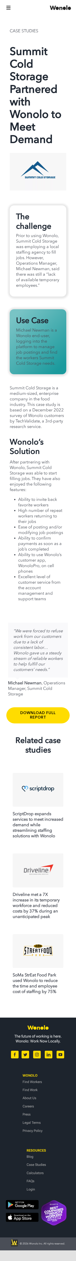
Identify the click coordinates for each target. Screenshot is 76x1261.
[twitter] (25, 1054)
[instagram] (37, 1054)
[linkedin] (48, 1054)
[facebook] (15, 1054)
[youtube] (60, 1054)
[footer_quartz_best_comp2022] (53, 1202)
